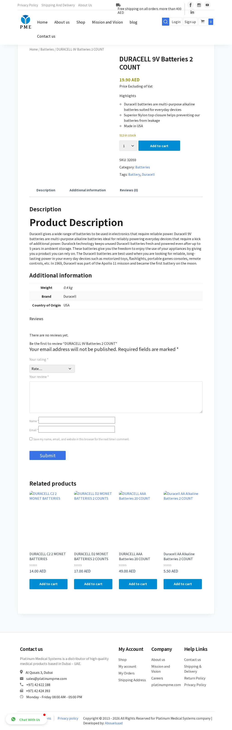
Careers (157, 678)
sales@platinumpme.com (46, 678)
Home (42, 22)
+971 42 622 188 (38, 684)
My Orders (126, 673)
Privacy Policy (27, 5)
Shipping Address (132, 679)
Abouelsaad (114, 723)
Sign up (190, 21)
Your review (39, 376)
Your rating (38, 359)
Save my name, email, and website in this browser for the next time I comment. (81, 439)
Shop (80, 22)
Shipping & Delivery (192, 669)
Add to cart (159, 145)
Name (34, 421)
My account (127, 666)
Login (176, 21)
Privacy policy (68, 718)
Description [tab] (45, 190)
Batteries (47, 49)
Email (33, 430)
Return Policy (194, 678)
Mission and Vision (107, 22)
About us (85, 5)
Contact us (46, 36)
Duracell (148, 174)
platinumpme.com (165, 684)
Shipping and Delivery (58, 5)
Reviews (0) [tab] (129, 190)
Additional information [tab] (88, 190)
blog (133, 22)
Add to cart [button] (48, 583)
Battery (134, 174)
